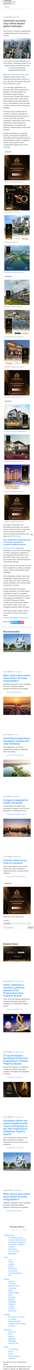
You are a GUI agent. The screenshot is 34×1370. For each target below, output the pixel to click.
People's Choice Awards (17, 1324)
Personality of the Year (16, 1317)
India (10, 1295)
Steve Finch (15, 734)
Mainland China (13, 1286)
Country (6, 920)
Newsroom (8, 1330)
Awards (6, 1279)
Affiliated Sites (9, 1235)
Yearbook (11, 1358)
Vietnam (14, 1009)
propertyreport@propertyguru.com (16, 617)
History (11, 1266)
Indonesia (9, 1009)
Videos (10, 1354)
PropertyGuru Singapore (17, 1242)
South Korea (10, 755)
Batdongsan (12, 1253)
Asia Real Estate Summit (17, 1240)
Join (9, 1259)
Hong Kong (12, 1288)
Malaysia (9, 692)
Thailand (9, 1077)
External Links (13, 1343)
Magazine (19, 692)
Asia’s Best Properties (14, 814)
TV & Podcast (13, 1349)
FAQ (9, 1275)
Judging (11, 1264)
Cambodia (12, 1284)
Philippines (9, 1147)
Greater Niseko (13, 1293)
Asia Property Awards (17, 981)
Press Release (18, 1077)
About (6, 1257)
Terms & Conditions (15, 1273)
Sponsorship (12, 1271)
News (21, 1009)
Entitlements (12, 1269)
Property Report (16, 17)
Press (10, 1334)
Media (6, 1347)
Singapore (12, 1304)
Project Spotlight (14, 1321)
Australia (11, 1281)
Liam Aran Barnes (16, 671)
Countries (11, 1326)
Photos (10, 1351)
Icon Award (12, 1319)
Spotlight (7, 1315)
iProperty (11, 1247)
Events (18, 1009)
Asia (8, 814)
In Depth (14, 692)
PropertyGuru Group (15, 1238)
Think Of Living (13, 1251)
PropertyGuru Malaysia (16, 1244)
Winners (11, 1336)
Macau (10, 1290)
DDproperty (12, 1249)
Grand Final (12, 1311)
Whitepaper (12, 1341)
